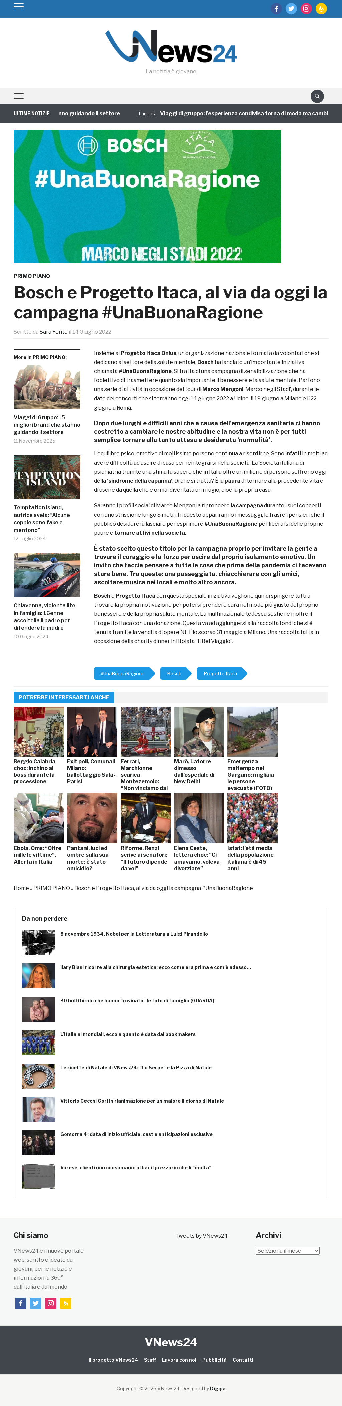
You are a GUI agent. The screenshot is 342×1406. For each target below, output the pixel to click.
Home (21, 888)
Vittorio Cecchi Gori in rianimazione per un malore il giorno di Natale (142, 1101)
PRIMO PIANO (32, 276)
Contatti (243, 1360)
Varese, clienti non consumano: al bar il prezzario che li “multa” (135, 1167)
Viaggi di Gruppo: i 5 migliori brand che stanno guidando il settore (47, 425)
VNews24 (171, 1342)
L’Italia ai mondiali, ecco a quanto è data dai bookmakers (128, 1034)
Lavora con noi (179, 1360)
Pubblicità (214, 1360)
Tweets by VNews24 (201, 1236)
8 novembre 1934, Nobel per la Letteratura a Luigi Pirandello (134, 934)
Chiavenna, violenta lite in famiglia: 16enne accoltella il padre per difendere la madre (44, 616)
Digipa (218, 1388)
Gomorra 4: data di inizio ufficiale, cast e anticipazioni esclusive (136, 1134)
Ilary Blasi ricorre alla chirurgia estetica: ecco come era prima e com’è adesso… (155, 967)
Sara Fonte (54, 332)
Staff (150, 1360)
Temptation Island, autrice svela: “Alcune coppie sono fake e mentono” (42, 518)
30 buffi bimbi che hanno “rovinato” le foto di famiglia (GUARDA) (137, 1000)
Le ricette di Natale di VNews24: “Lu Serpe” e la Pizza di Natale (136, 1067)
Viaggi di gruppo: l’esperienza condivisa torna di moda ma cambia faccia (231, 113)
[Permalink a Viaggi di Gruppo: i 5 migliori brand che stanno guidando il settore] (47, 389)
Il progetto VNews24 (113, 1360)
